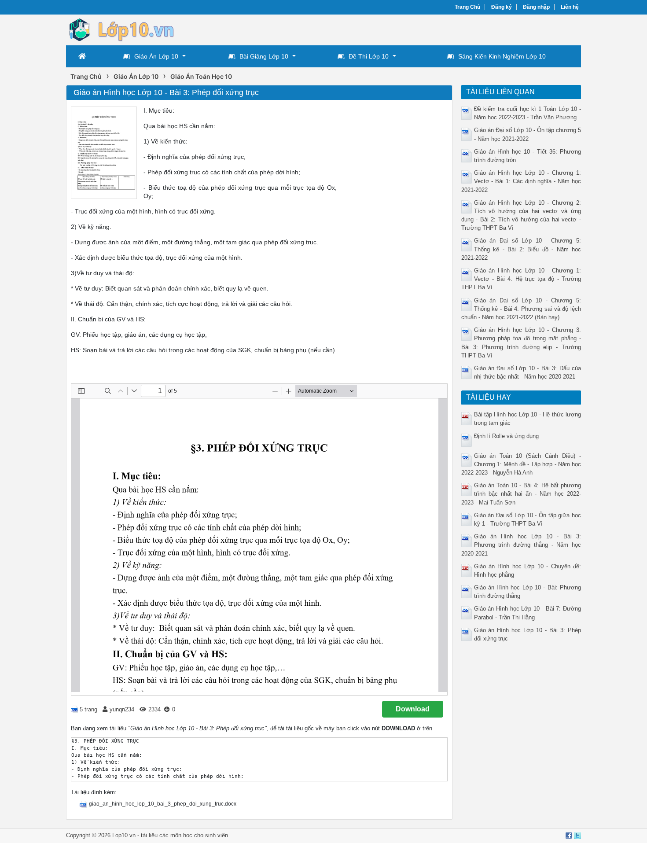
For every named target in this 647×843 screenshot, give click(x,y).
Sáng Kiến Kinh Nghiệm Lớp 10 (502, 56)
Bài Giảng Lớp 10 (263, 56)
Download (413, 709)
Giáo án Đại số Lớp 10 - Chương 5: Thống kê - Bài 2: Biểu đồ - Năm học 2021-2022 (521, 249)
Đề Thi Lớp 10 (369, 56)
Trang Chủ (467, 7)
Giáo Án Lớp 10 (156, 56)
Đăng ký (501, 7)
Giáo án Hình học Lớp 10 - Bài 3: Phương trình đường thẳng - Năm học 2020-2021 (521, 544)
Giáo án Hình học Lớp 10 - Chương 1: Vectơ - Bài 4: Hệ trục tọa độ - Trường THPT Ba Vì (521, 279)
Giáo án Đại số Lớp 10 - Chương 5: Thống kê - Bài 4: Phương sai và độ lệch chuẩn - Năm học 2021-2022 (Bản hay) (521, 308)
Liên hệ (570, 7)
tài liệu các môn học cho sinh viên (184, 835)
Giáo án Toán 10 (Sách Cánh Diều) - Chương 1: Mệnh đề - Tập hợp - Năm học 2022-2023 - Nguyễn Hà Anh (521, 464)
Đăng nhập (536, 7)
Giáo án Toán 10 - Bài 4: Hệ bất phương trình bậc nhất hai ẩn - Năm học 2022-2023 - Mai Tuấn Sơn (521, 493)
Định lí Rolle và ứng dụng (506, 436)
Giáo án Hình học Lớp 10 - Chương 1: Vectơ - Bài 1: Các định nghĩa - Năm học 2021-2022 (521, 181)
